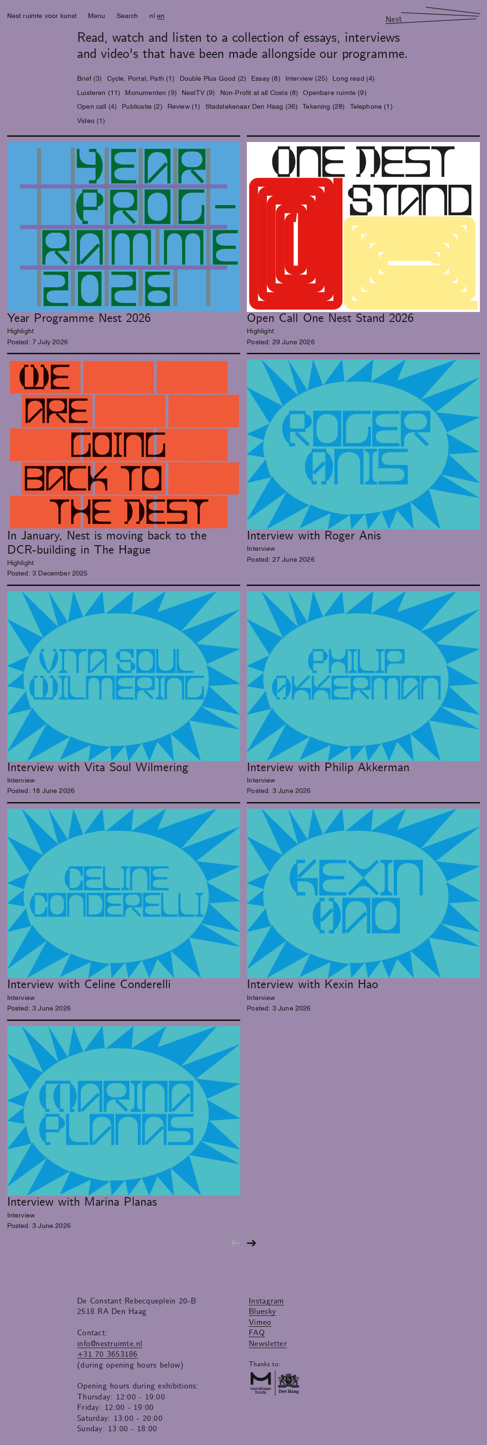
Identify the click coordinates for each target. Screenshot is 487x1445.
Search (127, 15)
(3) (89, 77)
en (161, 15)
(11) (98, 92)
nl (152, 15)
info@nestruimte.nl (110, 1344)
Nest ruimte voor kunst (42, 15)
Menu (96, 15)
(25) (306, 77)
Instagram (266, 1301)
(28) (323, 105)
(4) (353, 77)
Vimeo (260, 1322)
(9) (150, 92)
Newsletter (268, 1344)
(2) (213, 77)
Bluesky (262, 1311)
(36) (251, 105)
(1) (141, 77)
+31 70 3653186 (107, 1354)
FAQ (257, 1333)
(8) (266, 77)
